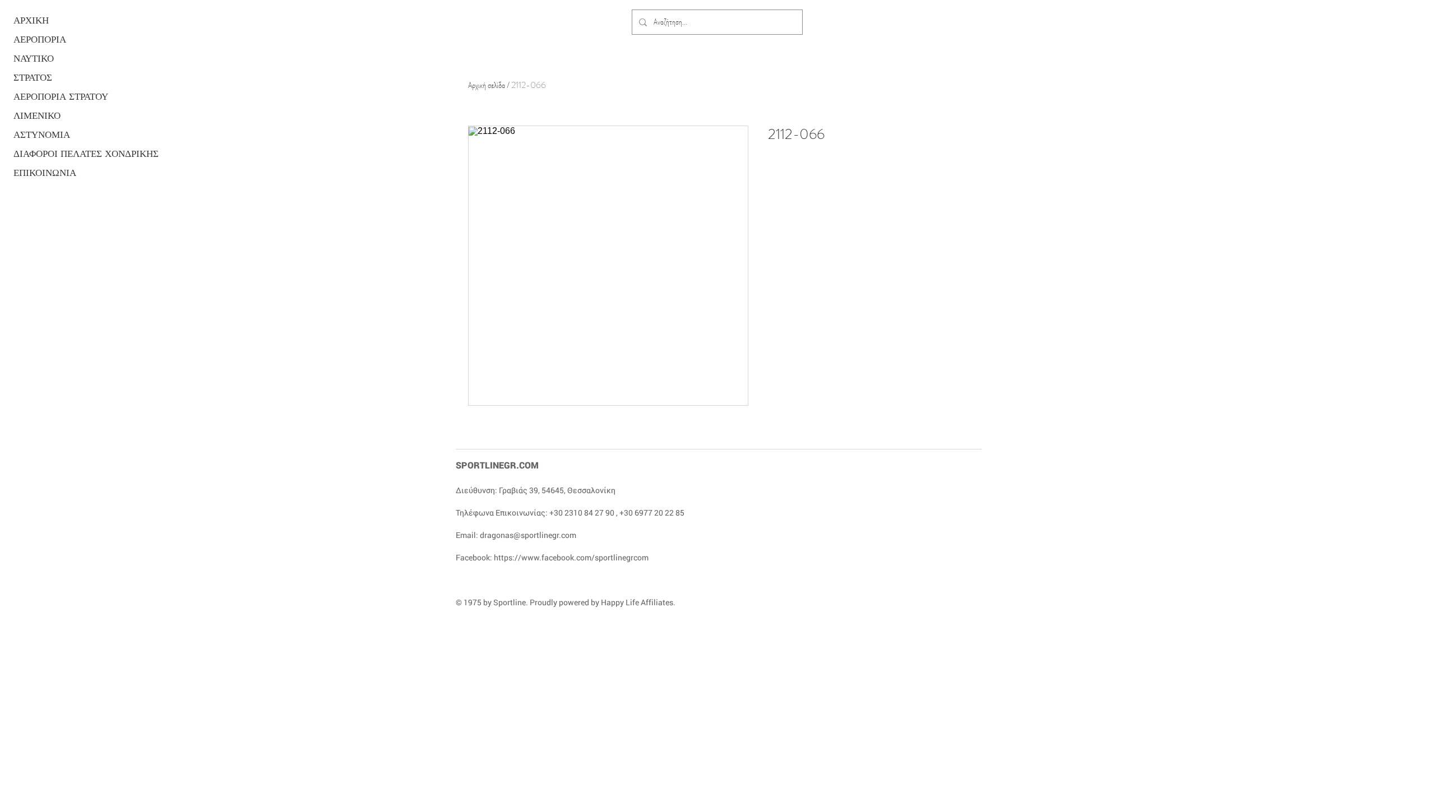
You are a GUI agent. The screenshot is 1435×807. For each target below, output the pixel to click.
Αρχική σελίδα (486, 84)
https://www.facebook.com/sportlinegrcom (571, 557)
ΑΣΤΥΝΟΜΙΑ (41, 135)
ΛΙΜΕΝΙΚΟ (37, 116)
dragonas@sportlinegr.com (528, 535)
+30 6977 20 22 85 (651, 512)
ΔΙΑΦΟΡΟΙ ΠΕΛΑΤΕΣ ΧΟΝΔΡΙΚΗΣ (56, 154)
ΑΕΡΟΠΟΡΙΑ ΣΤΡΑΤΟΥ (56, 97)
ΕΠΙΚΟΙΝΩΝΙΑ (44, 173)
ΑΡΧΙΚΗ (31, 20)
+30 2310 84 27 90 (581, 512)
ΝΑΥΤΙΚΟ (33, 58)
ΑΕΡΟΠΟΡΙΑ (39, 39)
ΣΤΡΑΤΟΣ (32, 78)
